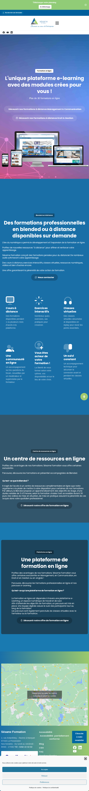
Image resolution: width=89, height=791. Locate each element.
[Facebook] (4, 32)
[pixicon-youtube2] (74, 751)
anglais (39, 578)
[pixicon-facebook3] (74, 747)
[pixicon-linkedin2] (80, 747)
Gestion (25, 578)
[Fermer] (85, 5)
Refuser (44, 776)
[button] (85, 758)
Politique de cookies (35, 787)
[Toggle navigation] (57, 23)
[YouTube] (8, 32)
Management (47, 575)
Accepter (44, 769)
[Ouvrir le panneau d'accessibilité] (84, 396)
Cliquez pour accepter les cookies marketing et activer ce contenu (44, 694)
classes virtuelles (61, 611)
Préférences (44, 782)
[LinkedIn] (12, 32)
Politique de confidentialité (51, 787)
